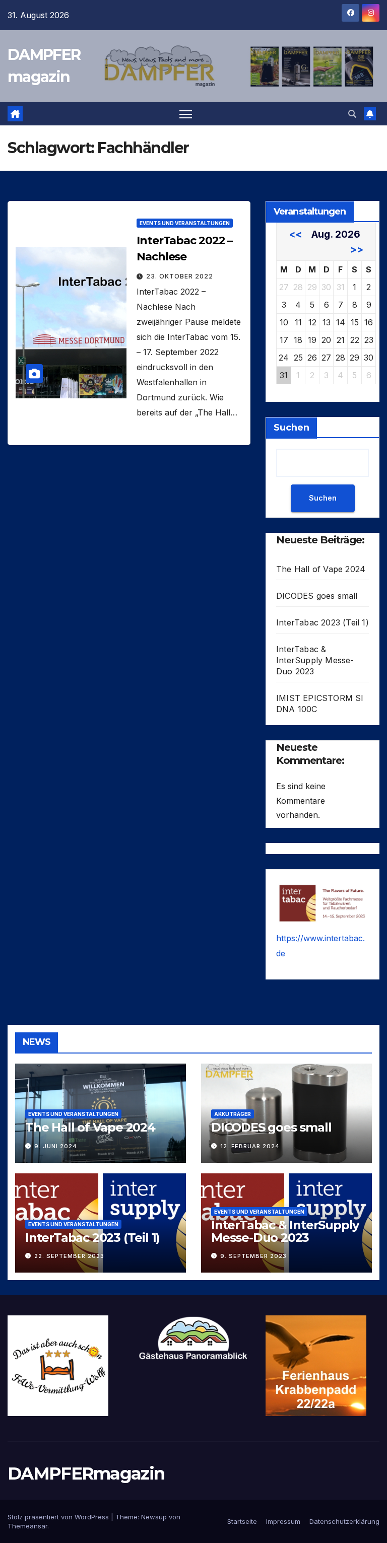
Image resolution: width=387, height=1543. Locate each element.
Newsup (154, 1517)
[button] (352, 114)
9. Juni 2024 (55, 1146)
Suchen (291, 427)
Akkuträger (232, 1114)
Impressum (283, 1521)
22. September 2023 (69, 1255)
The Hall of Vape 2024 (320, 569)
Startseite (242, 1521)
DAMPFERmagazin (86, 1473)
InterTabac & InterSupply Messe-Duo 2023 (315, 660)
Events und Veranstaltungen (185, 223)
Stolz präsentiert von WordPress (59, 1517)
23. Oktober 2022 (179, 276)
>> (356, 249)
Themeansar (27, 1526)
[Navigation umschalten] (185, 114)
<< (295, 234)
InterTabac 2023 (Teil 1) (322, 622)
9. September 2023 (253, 1255)
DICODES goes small (317, 596)
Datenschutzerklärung (344, 1521)
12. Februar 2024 (250, 1146)
